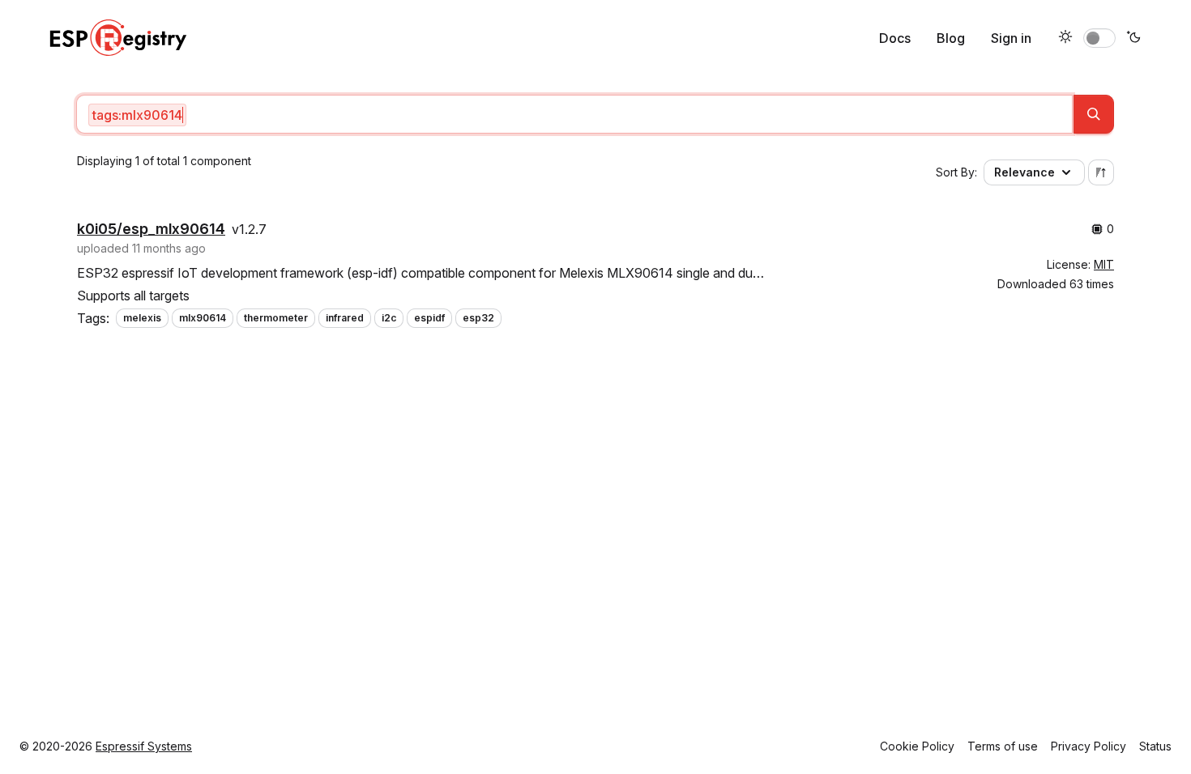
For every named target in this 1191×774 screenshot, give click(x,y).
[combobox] (574, 114)
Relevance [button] (1024, 172)
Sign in (1011, 38)
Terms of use (1002, 746)
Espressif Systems (144, 746)
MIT (1104, 264)
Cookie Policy (917, 746)
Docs (895, 38)
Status (1155, 746)
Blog (951, 38)
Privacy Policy (1088, 746)
